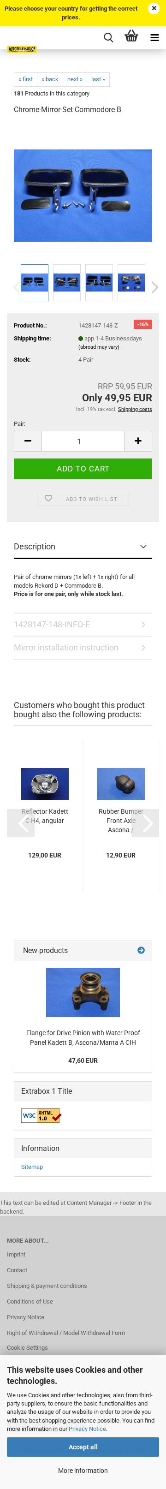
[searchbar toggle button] (108, 37)
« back (50, 79)
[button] (152, 287)
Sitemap (32, 1166)
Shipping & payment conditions (47, 1285)
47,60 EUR (83, 1060)
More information (83, 1470)
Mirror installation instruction (66, 647)
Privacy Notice (87, 1428)
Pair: (19, 423)
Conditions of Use (30, 1301)
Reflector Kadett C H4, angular (45, 816)
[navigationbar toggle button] (154, 37)
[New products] (141, 951)
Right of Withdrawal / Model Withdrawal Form (66, 1332)
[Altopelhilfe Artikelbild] (83, 992)
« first (25, 79)
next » (75, 79)
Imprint (16, 1254)
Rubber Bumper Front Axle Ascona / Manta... (121, 821)
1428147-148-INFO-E (52, 624)
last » (98, 79)
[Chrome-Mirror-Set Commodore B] (83, 192)
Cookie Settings (27, 1347)
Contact (17, 1270)
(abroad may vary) (98, 347)
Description (34, 546)
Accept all (83, 1447)
